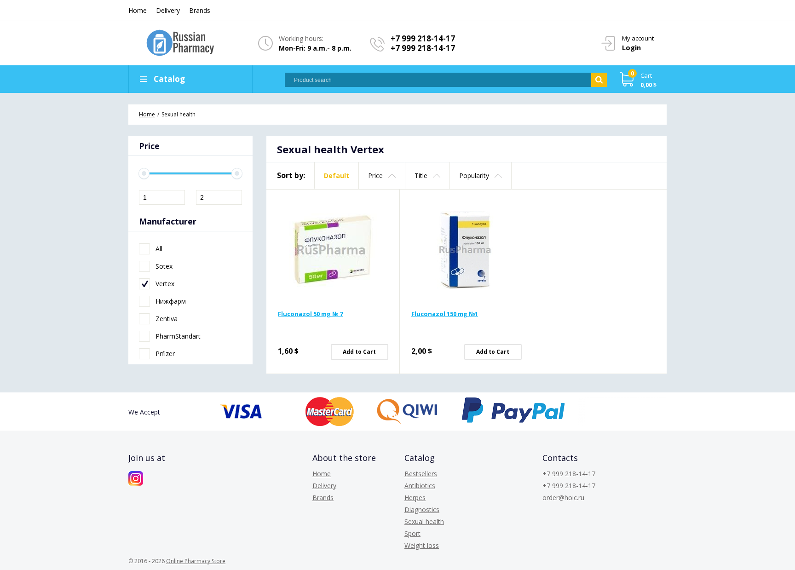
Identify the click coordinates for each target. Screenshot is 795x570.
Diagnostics (421, 509)
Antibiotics (419, 485)
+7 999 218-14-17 (423, 38)
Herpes (415, 497)
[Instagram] (135, 478)
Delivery (168, 10)
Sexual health (424, 521)
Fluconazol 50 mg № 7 (310, 314)
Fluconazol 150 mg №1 (444, 314)
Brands (199, 10)
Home (137, 10)
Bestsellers (420, 473)
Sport (412, 533)
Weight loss (421, 545)
